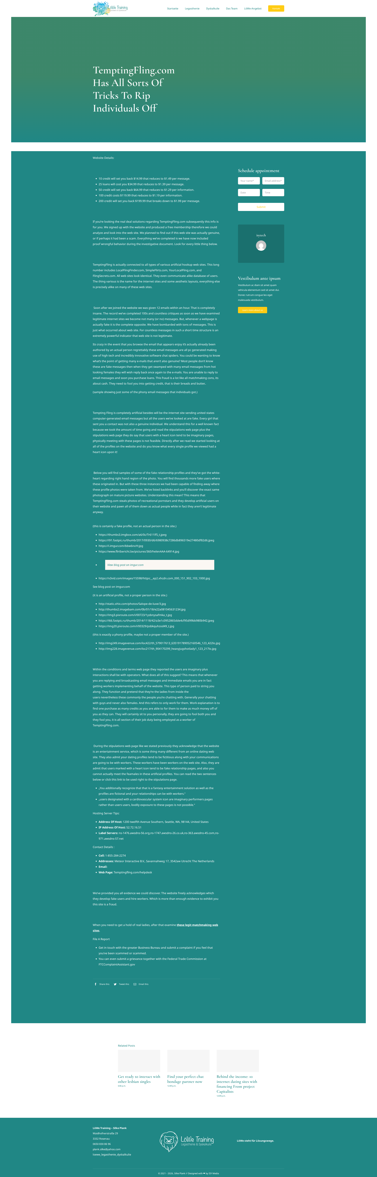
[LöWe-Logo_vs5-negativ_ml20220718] (188, 1133)
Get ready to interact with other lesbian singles (139, 1079)
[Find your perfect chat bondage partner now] (188, 1061)
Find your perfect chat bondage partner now (185, 1079)
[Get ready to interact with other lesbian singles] (139, 1061)
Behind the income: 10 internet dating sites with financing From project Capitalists (237, 1084)
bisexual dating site (202, 692)
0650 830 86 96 (102, 1144)
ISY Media (214, 1173)
